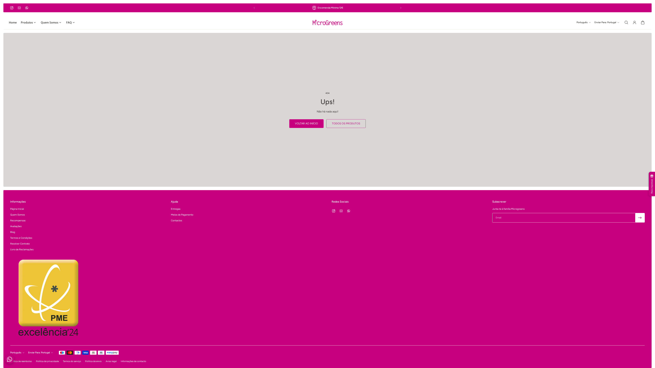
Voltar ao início (306, 123)
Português (15, 352)
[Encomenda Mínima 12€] (327, 8)
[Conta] (634, 22)
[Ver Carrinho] (643, 22)
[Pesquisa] (626, 22)
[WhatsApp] (27, 8)
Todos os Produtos (346, 123)
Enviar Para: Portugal (39, 352)
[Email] (19, 8)
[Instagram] (12, 8)
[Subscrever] (640, 218)
